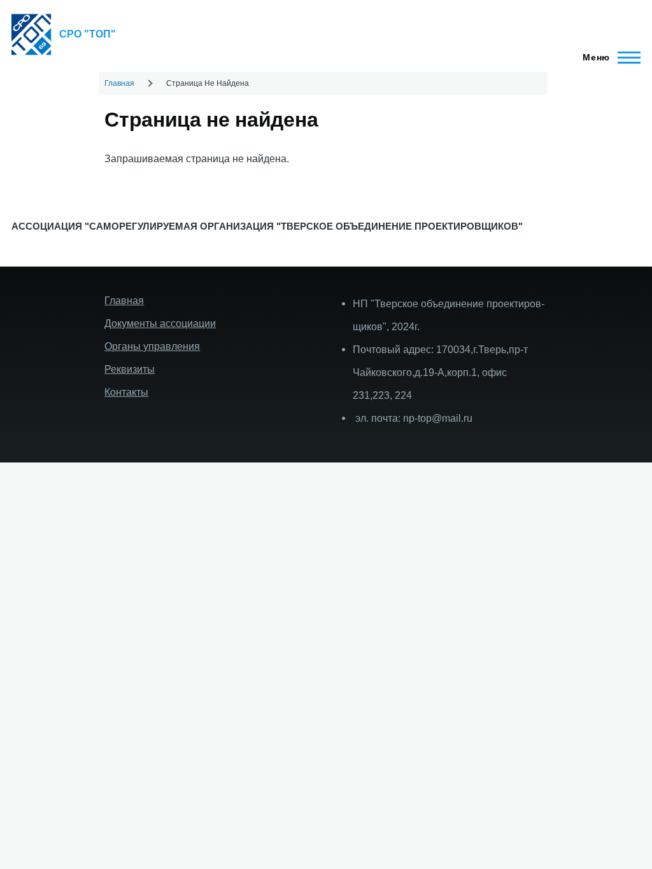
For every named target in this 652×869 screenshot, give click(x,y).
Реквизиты (129, 369)
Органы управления (152, 346)
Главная (119, 83)
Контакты (126, 392)
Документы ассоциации (160, 323)
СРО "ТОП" (87, 34)
